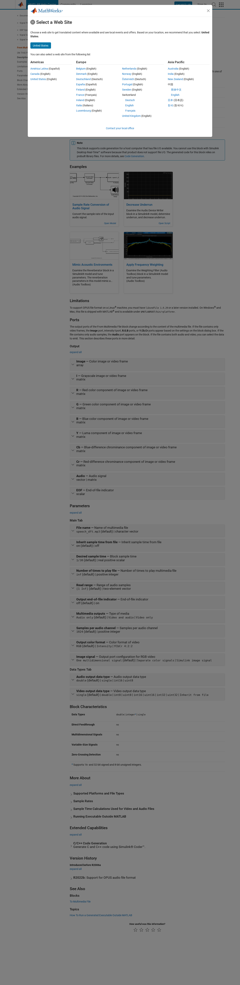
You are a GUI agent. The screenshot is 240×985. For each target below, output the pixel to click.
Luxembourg (83, 110)
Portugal (127, 84)
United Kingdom (131, 115)
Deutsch (130, 100)
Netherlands (129, 68)
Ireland (80, 100)
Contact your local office (120, 128)
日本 (170, 100)
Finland (80, 89)
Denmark (81, 73)
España (80, 84)
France (80, 94)
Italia (79, 105)
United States (38, 79)
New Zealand (175, 79)
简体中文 (176, 89)
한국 (170, 105)
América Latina (39, 68)
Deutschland (83, 79)
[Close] (208, 10)
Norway (126, 73)
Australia (173, 68)
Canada (35, 73)
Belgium (81, 68)
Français (130, 110)
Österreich (128, 79)
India (171, 73)
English (129, 105)
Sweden (126, 89)
